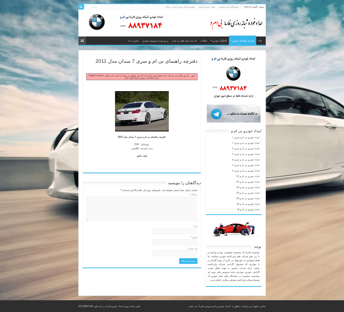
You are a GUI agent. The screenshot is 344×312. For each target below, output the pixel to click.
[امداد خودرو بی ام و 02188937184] (234, 22)
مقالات (203, 40)
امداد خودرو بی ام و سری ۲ (246, 143)
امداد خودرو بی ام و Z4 (248, 204)
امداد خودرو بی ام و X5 (248, 192)
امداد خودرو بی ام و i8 (248, 209)
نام (195, 226)
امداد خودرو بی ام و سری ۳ (246, 148)
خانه (260, 40)
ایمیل (193, 237)
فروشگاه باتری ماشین (229, 7)
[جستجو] (81, 6)
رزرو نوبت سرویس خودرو (155, 40)
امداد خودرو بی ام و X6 (248, 198)
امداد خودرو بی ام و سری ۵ (246, 159)
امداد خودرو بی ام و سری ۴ (246, 154)
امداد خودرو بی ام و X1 (248, 176)
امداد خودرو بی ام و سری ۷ (246, 170)
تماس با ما (133, 40)
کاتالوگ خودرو (220, 40)
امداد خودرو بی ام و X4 (248, 187)
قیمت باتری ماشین (206, 7)
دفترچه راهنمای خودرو (243, 40)
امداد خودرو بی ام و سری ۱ (246, 137)
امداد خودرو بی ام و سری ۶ (246, 165)
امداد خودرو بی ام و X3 (248, 181)
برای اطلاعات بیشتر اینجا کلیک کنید (142, 78)
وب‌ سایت (192, 248)
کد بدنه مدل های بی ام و (184, 40)
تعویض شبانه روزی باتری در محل (180, 7)
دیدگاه (193, 194)
